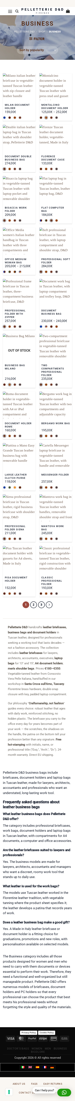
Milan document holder (17, 106)
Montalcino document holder (54, 106)
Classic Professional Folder (51, 580)
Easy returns (52, 1084)
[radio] (4, 117)
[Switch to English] (30, 1067)
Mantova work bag (52, 528)
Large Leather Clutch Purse (16, 476)
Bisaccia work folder (16, 209)
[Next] (49, 604)
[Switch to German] (52, 1067)
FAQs (34, 1084)
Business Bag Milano (15, 367)
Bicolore (38, 1051)
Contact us (27, 1092)
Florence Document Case (53, 158)
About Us (19, 1084)
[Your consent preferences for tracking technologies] (9, 1092)
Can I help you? (45, 1090)
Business (60, 1048)
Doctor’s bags (18, 1048)
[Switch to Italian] (23, 1067)
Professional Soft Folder (55, 261)
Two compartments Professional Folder (52, 370)
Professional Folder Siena (15, 528)
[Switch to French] (44, 1067)
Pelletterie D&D (24, 31)
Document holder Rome (18, 425)
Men (48, 1048)
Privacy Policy (29, 1032)
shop (42, 31)
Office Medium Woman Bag (15, 261)
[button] (10, 11)
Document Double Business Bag (18, 158)
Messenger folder (55, 474)
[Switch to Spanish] (37, 1067)
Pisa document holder (16, 579)
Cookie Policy (47, 1032)
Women (37, 1048)
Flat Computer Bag (52, 209)
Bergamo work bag (55, 423)
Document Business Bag (51, 312)
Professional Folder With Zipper (15, 313)
